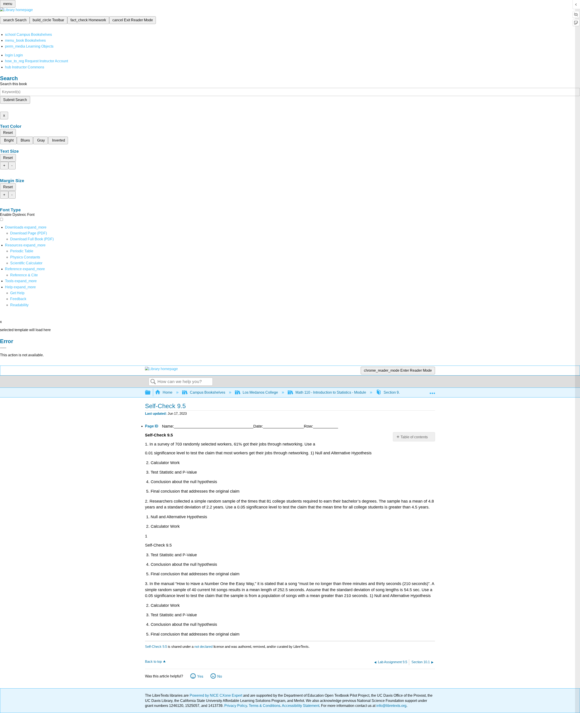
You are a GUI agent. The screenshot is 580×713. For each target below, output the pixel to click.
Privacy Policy (235, 706)
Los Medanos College (260, 392)
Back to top (153, 661)
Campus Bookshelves (207, 392)
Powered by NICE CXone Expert (216, 695)
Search (153, 382)
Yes (200, 676)
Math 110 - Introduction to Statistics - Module (331, 392)
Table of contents (414, 437)
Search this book (13, 84)
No (219, 676)
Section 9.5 (393, 392)
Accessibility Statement (300, 706)
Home (167, 392)
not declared (203, 646)
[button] (18, 299)
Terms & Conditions (264, 706)
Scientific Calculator (26, 263)
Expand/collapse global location (432, 391)
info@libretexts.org (390, 706)
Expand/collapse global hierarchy (150, 393)
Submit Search (15, 100)
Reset (8, 133)
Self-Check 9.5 (156, 646)
